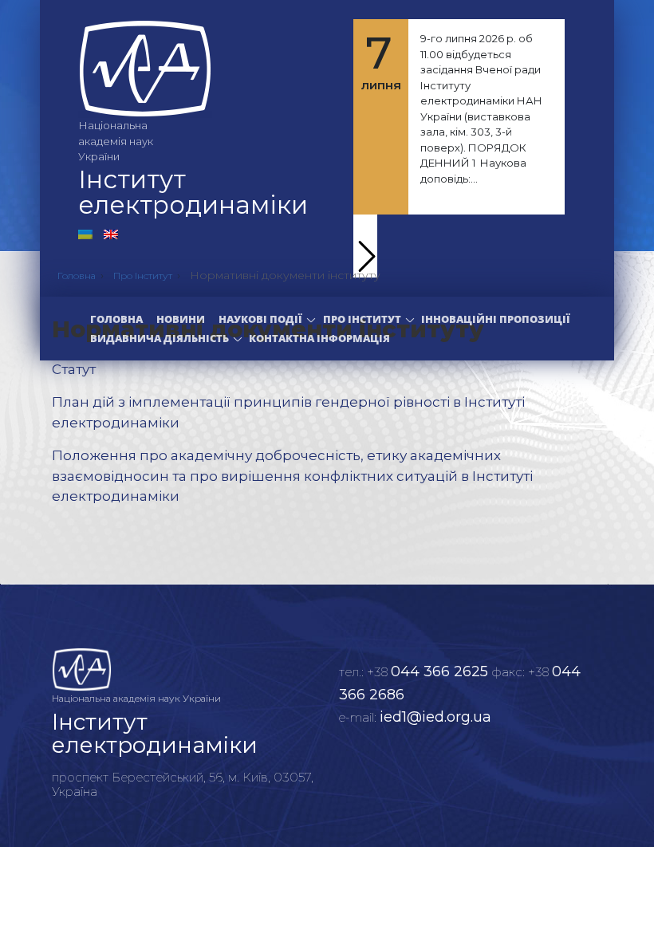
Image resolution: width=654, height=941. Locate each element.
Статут (74, 369)
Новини (180, 319)
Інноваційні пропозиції (495, 319)
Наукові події (260, 319)
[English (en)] (111, 233)
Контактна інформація (319, 338)
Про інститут (362, 319)
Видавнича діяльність (159, 338)
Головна (116, 319)
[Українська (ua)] (85, 233)
